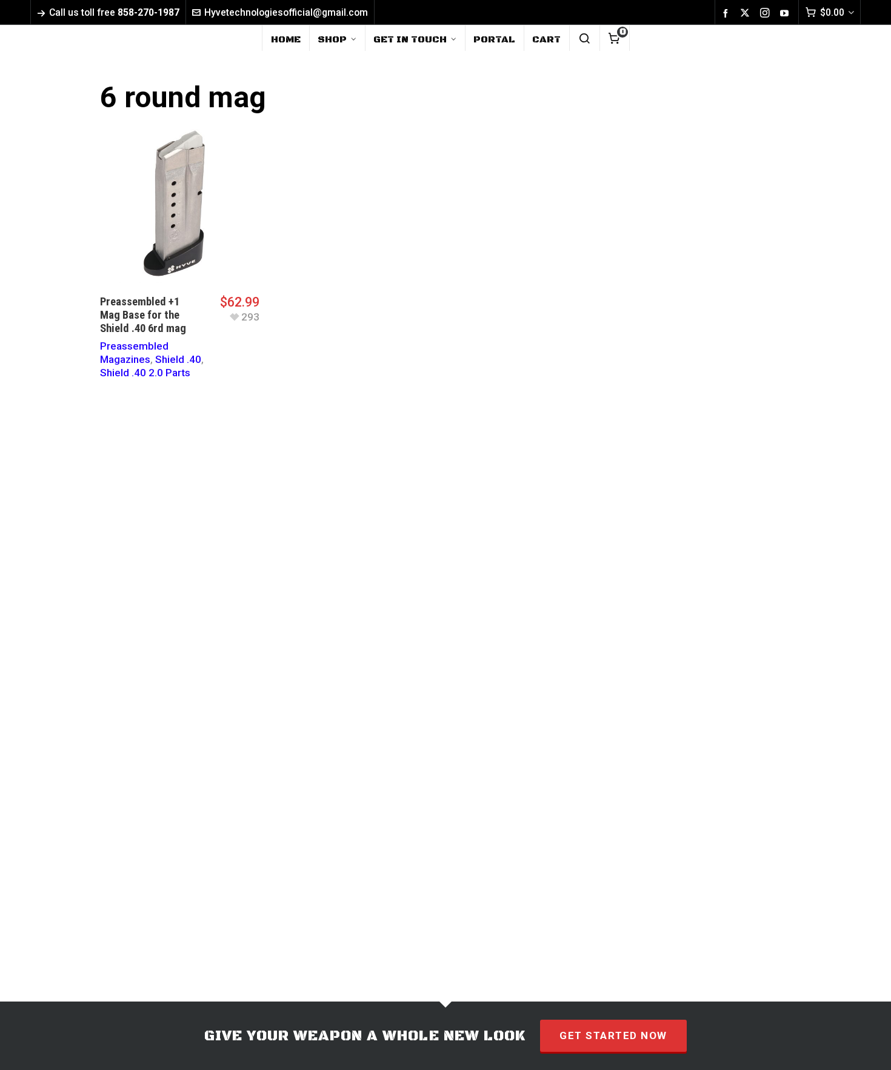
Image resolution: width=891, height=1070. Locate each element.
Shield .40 (178, 359)
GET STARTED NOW (613, 1035)
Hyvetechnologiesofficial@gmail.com (286, 12)
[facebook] (727, 13)
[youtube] (786, 13)
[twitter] (746, 13)
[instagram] (766, 13)
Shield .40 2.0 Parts (145, 373)
